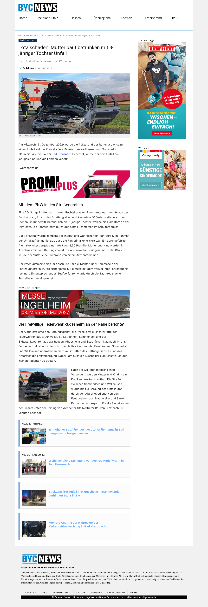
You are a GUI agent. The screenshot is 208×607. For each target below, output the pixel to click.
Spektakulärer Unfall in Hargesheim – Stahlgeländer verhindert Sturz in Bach (85, 493)
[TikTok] (43, 26)
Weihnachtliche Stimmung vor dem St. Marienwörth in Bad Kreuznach (86, 462)
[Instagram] (27, 26)
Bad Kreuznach (31, 35)
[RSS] (35, 26)
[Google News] (68, 26)
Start (19, 35)
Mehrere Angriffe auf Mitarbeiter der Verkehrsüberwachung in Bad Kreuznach (77, 524)
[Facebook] (19, 26)
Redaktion (28, 67)
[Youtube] (60, 26)
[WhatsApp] (51, 26)
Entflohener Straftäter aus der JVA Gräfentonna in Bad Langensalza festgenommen (86, 431)
